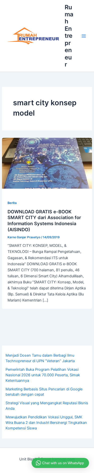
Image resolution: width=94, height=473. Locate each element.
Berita (12, 203)
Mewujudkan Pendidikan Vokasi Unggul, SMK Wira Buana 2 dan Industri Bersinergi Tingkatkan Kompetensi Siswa (46, 422)
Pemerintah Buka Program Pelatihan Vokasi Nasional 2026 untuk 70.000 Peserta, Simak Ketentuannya (43, 375)
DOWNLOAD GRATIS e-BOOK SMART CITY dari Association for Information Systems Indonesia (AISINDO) (44, 220)
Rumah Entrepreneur (69, 36)
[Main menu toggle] (83, 36)
